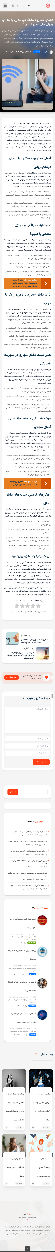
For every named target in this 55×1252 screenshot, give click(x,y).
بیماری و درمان (32, 942)
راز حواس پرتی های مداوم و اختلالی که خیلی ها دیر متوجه (29, 851)
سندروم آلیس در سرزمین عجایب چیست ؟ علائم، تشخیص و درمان (41, 1107)
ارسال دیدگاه (13, 677)
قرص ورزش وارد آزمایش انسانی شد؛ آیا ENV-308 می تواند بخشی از (30, 862)
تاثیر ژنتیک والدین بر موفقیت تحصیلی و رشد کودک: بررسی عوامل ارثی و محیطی (20, 656)
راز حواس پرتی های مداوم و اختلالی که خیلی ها (22, 955)
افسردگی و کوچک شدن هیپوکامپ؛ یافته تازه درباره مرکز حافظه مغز (28, 874)
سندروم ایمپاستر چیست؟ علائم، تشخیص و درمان (43, 1167)
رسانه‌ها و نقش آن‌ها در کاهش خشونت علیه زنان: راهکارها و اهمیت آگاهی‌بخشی (15, 1107)
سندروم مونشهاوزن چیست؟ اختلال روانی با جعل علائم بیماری (34, 641)
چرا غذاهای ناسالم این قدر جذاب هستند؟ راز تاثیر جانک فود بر (28, 886)
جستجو (13, 792)
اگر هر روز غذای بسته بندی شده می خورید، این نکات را (31, 832)
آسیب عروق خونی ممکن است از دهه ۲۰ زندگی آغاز (22, 923)
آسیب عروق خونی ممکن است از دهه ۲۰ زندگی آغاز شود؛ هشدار (28, 841)
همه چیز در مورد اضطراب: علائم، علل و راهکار (15, 1167)
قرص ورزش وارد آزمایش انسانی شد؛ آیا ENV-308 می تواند (22, 986)
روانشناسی (37, 52)
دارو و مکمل (32, 1006)
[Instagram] (13, 5)
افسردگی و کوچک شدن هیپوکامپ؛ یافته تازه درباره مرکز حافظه (23, 1018)
